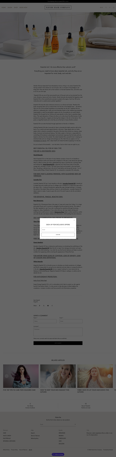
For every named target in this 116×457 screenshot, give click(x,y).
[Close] (74, 220)
